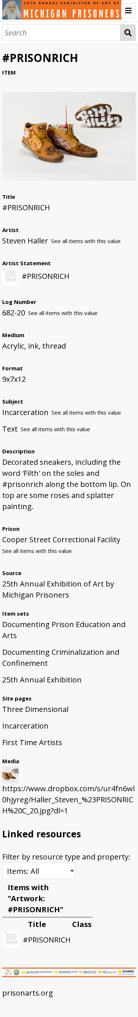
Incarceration (25, 726)
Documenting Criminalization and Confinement (60, 657)
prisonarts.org (27, 993)
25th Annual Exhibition (42, 680)
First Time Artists (32, 742)
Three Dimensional (35, 709)
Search (127, 32)
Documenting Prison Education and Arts (63, 629)
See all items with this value (86, 241)
